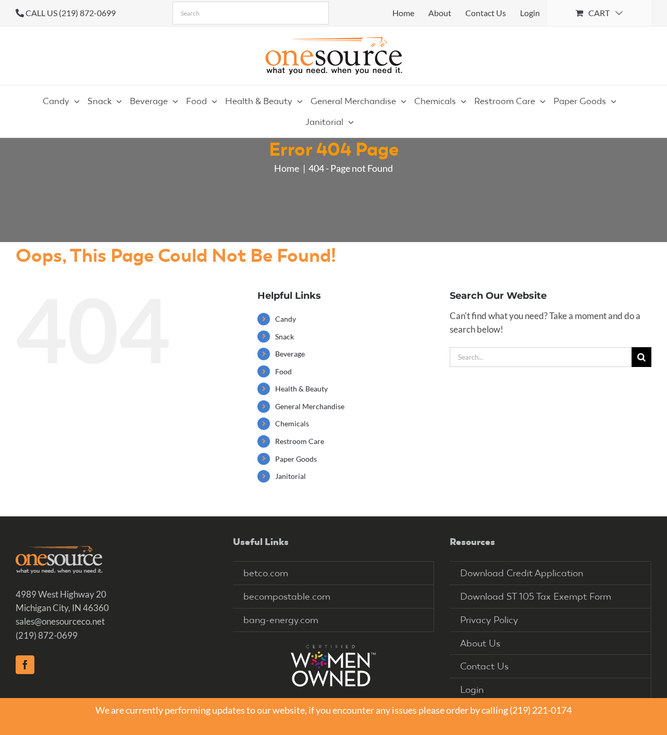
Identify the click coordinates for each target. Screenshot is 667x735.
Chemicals (292, 423)
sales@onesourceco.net (60, 621)
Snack (284, 336)
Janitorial (290, 476)
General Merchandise (309, 406)
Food (283, 371)
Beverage (290, 353)
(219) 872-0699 (47, 635)
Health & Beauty (301, 388)
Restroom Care (299, 441)
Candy (285, 318)
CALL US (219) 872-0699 (71, 13)
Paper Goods (296, 458)
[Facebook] (25, 664)
